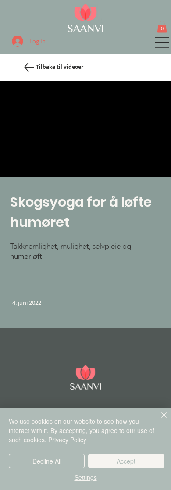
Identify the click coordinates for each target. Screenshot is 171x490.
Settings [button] (86, 477)
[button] (162, 26)
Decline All (46, 461)
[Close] (158, 420)
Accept (126, 461)
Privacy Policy (67, 439)
